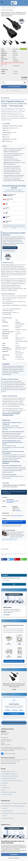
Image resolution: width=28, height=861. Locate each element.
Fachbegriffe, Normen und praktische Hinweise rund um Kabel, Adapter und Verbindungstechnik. (12, 611)
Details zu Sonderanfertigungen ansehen (10, 539)
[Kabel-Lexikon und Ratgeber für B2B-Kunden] (14, 599)
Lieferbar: (3, 51)
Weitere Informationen (14, 858)
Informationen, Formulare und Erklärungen (12, 780)
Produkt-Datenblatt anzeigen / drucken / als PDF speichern (13, 522)
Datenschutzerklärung (15, 851)
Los (14, 584)
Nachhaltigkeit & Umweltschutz (10, 773)
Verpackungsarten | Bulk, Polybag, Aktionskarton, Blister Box (14, 807)
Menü (2, 2)
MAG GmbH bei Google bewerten (8, 763)
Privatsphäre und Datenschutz (9, 792)
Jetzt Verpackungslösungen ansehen (14, 661)
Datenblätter (5, 549)
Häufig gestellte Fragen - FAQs (9, 778)
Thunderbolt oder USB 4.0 (8, 818)
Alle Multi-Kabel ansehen (9, 250)
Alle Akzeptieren (14, 854)
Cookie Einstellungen (7, 794)
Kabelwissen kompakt (14, 594)
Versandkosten (6, 787)
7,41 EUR (14, 689)
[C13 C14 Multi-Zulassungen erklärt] (8, 256)
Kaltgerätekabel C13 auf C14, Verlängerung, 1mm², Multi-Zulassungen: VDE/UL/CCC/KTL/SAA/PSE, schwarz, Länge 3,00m (14, 685)
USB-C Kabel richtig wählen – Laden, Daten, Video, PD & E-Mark (15, 814)
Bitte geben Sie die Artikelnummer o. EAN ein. (11, 578)
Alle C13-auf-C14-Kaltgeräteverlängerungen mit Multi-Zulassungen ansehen (11, 413)
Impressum (5, 783)
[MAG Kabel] (14, 3)
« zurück (8, 7)
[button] (3, 82)
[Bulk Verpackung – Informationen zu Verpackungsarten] (4, 501)
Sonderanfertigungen (7, 811)
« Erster (3, 7)
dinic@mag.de (18, 510)
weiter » (13, 7)
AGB (3, 790)
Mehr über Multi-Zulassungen (10, 247)
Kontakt (4, 785)
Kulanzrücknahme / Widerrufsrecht (10, 776)
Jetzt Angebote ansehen (14, 713)
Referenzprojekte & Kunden (9, 771)
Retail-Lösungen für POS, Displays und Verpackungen (15, 803)
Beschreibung (5, 98)
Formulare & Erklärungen (18, 515)
